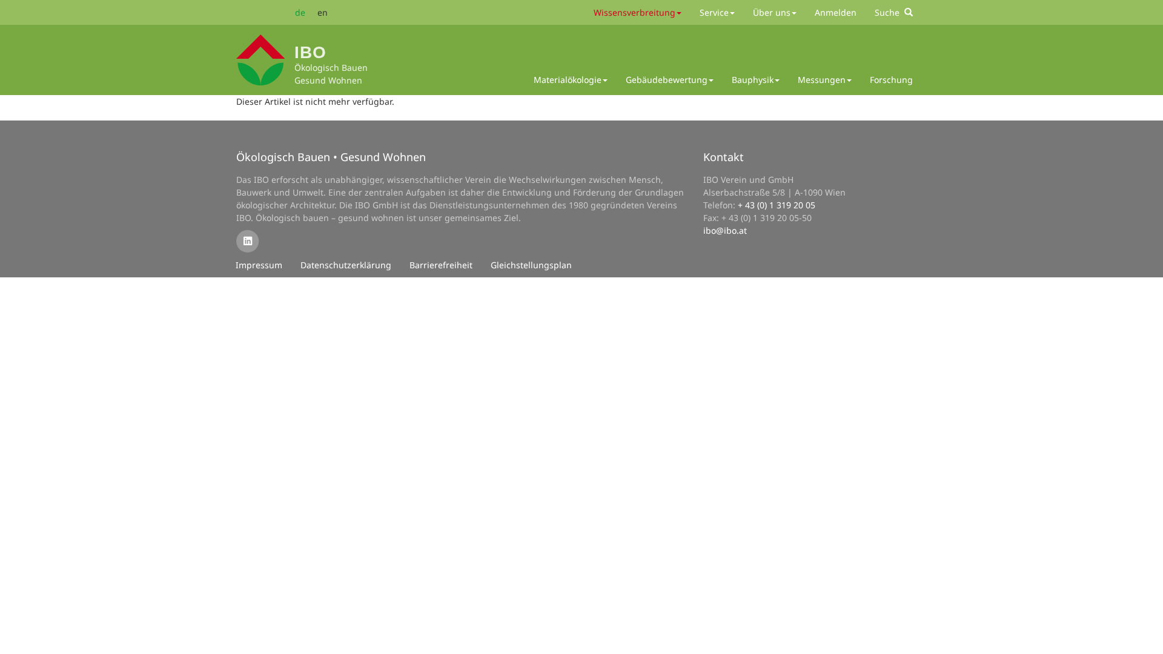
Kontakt (723, 157)
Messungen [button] (822, 79)
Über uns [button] (771, 12)
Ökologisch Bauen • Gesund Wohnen (331, 157)
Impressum (259, 265)
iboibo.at (725, 230)
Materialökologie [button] (567, 79)
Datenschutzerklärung (345, 265)
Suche (889, 12)
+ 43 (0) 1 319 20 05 (776, 205)
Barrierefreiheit (440, 265)
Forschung (891, 79)
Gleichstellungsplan (531, 265)
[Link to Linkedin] (247, 240)
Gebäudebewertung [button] (666, 79)
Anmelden (836, 12)
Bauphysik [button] (753, 79)
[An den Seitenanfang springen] (1145, 636)
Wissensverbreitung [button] (634, 12)
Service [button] (714, 12)
